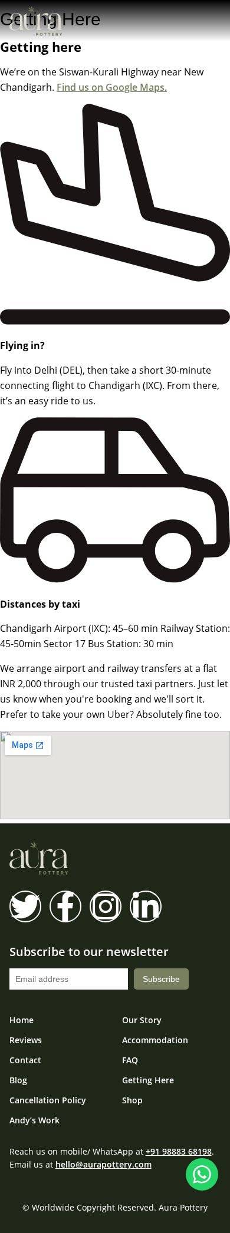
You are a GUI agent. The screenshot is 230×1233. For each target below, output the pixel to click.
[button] (210, 23)
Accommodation (155, 1040)
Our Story (142, 1020)
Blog (18, 1080)
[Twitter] (25, 906)
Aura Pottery (183, 1207)
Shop (132, 1100)
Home (21, 1020)
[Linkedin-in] (146, 906)
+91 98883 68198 (179, 1151)
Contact (25, 1060)
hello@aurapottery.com (103, 1164)
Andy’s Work (34, 1120)
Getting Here (148, 1080)
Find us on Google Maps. (112, 87)
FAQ (130, 1060)
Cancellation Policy (47, 1100)
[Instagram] (105, 906)
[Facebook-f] (65, 906)
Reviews (25, 1040)
